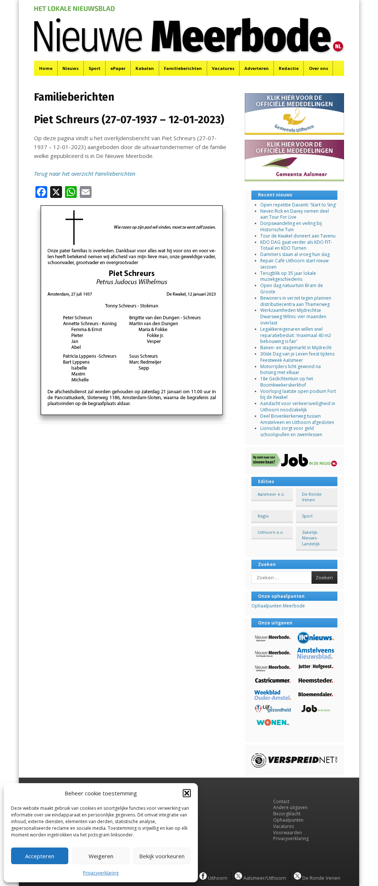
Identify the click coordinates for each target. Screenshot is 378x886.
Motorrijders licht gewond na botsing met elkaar (290, 369)
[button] (186, 793)
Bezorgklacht (286, 814)
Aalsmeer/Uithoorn (264, 877)
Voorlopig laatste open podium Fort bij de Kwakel (298, 394)
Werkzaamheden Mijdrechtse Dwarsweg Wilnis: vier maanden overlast (293, 316)
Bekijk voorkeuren (162, 856)
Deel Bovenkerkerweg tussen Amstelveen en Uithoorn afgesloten (297, 419)
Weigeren (101, 856)
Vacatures (223, 68)
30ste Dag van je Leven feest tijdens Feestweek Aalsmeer (297, 357)
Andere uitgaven (290, 807)
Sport (94, 68)
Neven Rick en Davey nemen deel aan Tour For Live (294, 214)
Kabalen (144, 68)
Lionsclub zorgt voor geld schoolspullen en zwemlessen (291, 431)
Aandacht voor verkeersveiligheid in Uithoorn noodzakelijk (297, 406)
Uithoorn (217, 877)
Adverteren (256, 68)
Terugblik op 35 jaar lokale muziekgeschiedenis (288, 276)
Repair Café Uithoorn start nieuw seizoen (294, 263)
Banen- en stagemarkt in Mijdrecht (295, 347)
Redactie (289, 68)
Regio (263, 516)
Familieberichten (183, 68)
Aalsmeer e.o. (271, 494)
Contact (281, 801)
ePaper (118, 68)
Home (45, 68)
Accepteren (39, 856)
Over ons (318, 68)
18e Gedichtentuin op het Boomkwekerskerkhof (286, 381)
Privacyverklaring (100, 873)
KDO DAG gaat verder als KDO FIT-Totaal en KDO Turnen (296, 245)
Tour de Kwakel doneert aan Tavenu (298, 236)
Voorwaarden (287, 832)
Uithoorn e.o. (271, 532)
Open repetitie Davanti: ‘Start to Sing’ (298, 205)
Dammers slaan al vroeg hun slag (295, 254)
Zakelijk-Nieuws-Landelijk (311, 537)
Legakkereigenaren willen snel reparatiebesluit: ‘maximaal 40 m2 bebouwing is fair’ (295, 335)
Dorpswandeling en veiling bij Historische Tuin (291, 226)
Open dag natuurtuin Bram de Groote (291, 288)
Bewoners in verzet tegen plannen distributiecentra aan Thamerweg (295, 301)
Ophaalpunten (288, 820)
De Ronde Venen (312, 496)
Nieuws (70, 68)
